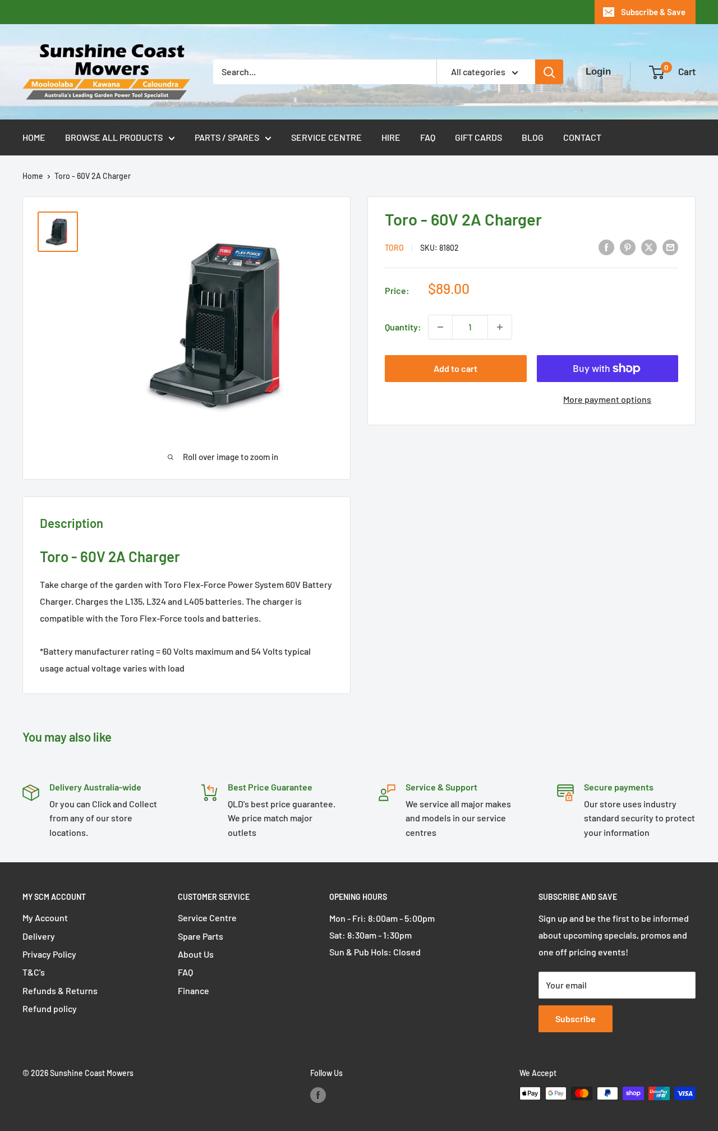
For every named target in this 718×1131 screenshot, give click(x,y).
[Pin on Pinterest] (628, 246)
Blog (533, 137)
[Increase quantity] (500, 327)
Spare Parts (200, 936)
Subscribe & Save (653, 12)
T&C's (33, 972)
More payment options (607, 399)
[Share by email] (670, 246)
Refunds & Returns (60, 990)
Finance (193, 990)
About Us (196, 954)
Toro (394, 247)
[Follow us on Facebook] (318, 1094)
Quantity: (403, 326)
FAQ (427, 137)
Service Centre (326, 137)
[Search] (549, 71)
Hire (391, 137)
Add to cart (455, 368)
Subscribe (575, 1018)
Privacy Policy (49, 954)
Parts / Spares (227, 137)
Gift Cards (478, 137)
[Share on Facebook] (606, 246)
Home (33, 137)
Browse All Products (114, 137)
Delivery (38, 936)
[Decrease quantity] (440, 327)
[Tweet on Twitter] (649, 246)
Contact (582, 137)
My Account (45, 917)
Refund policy (49, 1008)
